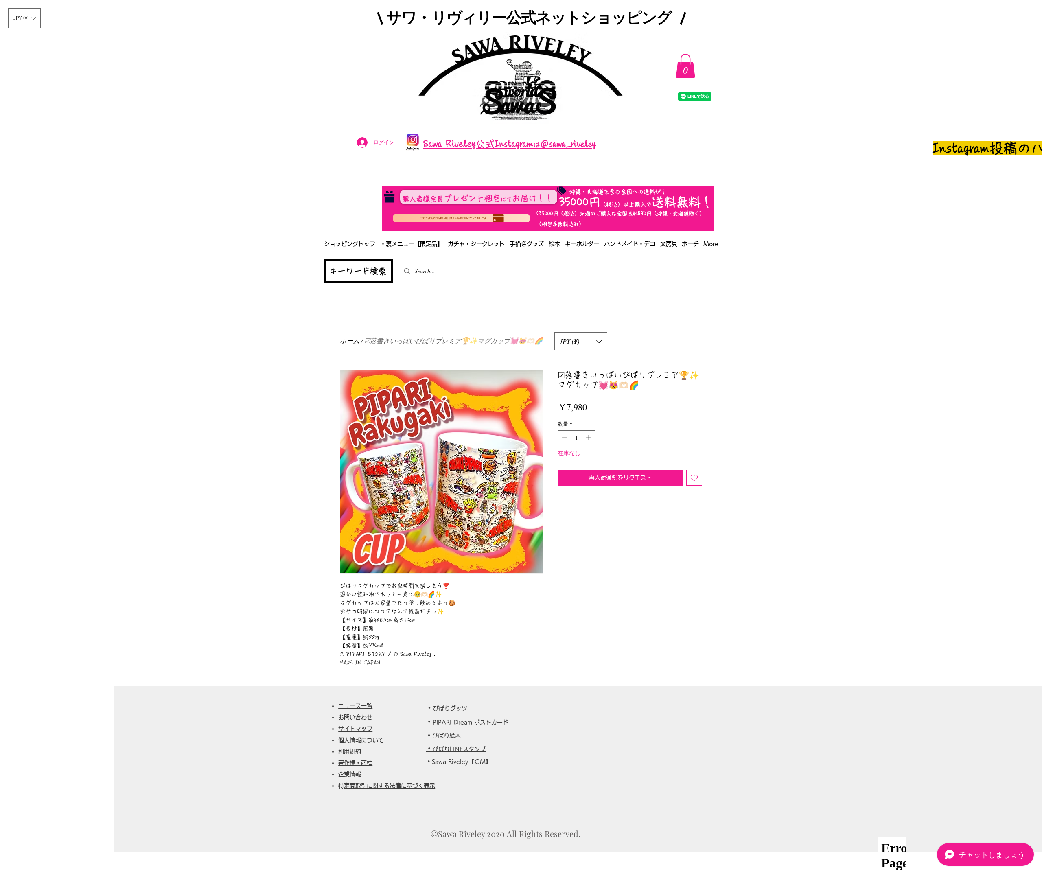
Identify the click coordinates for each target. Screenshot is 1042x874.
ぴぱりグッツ (450, 708)
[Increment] (589, 438)
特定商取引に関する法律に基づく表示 (389, 786)
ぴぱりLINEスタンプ (459, 749)
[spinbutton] (576, 438)
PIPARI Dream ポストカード (470, 722)
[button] (24, 18)
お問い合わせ (355, 717)
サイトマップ (355, 729)
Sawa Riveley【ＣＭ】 (461, 761)
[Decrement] (564, 438)
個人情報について (361, 740)
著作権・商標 (355, 763)
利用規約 (349, 751)
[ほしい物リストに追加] (694, 478)
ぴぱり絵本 (446, 735)
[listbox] (24, 18)
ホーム (349, 340)
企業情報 (349, 774)
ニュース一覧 (355, 706)
